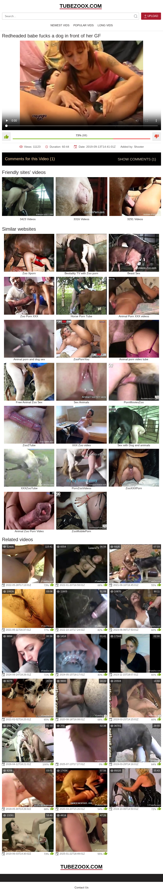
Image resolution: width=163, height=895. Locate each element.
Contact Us (81, 887)
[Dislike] (156, 136)
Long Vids (105, 25)
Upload (152, 16)
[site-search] (135, 16)
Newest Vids (59, 25)
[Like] (6, 136)
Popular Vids (83, 25)
